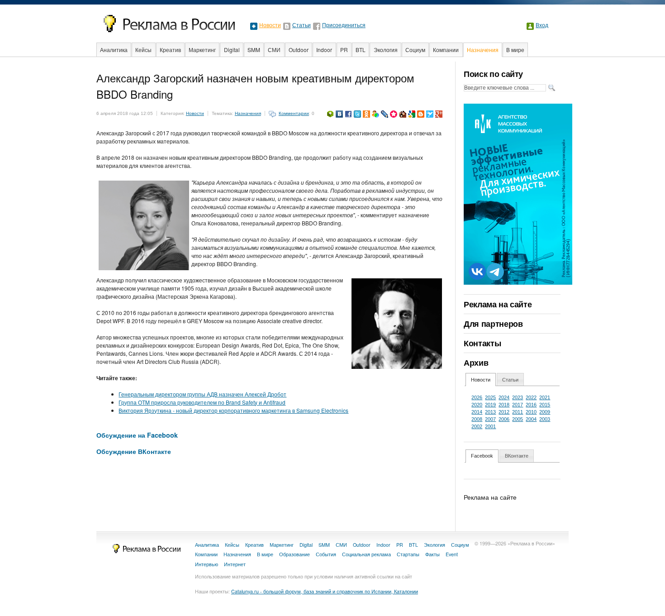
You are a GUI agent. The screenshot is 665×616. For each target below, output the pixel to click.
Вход (542, 25)
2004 (531, 419)
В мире (515, 49)
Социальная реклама (366, 554)
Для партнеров (493, 323)
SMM (253, 49)
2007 (490, 419)
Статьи (301, 25)
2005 (517, 419)
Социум (415, 49)
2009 (544, 412)
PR (344, 49)
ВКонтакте (516, 455)
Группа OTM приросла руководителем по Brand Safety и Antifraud (202, 402)
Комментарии (294, 113)
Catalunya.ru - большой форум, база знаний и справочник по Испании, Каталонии (324, 591)
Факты (432, 554)
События (326, 554)
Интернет (235, 564)
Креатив (170, 49)
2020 (476, 404)
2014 (476, 412)
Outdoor (299, 49)
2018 (504, 404)
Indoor (324, 49)
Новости (270, 25)
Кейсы (143, 49)
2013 (490, 412)
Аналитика (114, 49)
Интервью (206, 564)
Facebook (482, 455)
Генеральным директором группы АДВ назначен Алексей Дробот (202, 394)
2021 (544, 397)
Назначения (483, 49)
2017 (517, 404)
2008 (476, 419)
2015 (544, 404)
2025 (490, 397)
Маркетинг (202, 49)
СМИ (274, 49)
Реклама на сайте (498, 304)
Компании (446, 49)
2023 (517, 397)
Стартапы (408, 554)
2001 (490, 426)
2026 (476, 397)
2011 (517, 412)
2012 (504, 412)
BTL (361, 49)
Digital (232, 49)
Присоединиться (344, 25)
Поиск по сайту (493, 74)
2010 (531, 412)
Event (452, 554)
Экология (386, 49)
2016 (531, 404)
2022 (531, 397)
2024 (504, 397)
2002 (476, 426)
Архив (476, 362)
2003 (544, 419)
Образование (294, 554)
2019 (490, 404)
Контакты (482, 343)
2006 (504, 419)
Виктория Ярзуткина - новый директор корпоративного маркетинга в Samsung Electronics (233, 410)
